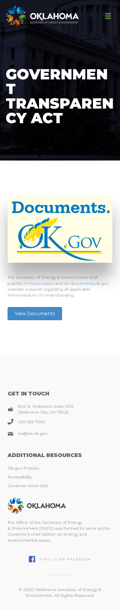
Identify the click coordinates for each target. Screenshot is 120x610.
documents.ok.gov (89, 283)
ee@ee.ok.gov (32, 433)
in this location (39, 283)
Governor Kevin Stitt (28, 485)
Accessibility (20, 477)
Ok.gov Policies (23, 468)
